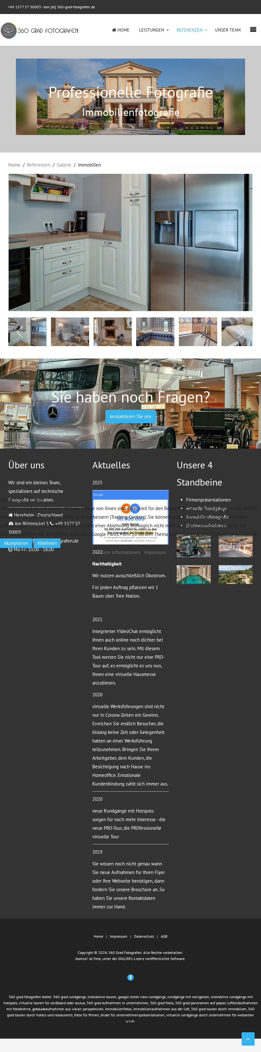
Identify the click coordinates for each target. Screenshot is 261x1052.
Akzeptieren (16, 543)
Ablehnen (47, 543)
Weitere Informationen (117, 552)
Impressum (155, 552)
